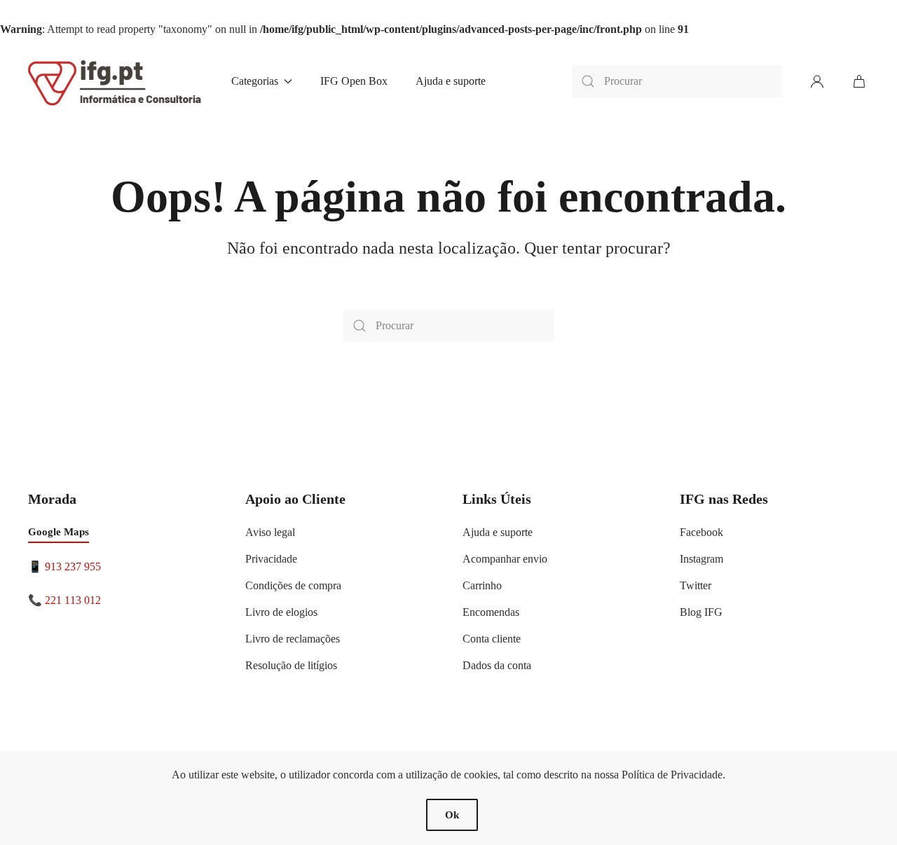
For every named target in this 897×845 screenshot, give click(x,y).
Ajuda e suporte (451, 81)
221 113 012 (73, 600)
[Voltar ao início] (115, 81)
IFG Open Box (354, 81)
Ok (452, 814)
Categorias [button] (254, 81)
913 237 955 (73, 566)
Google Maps (58, 531)
